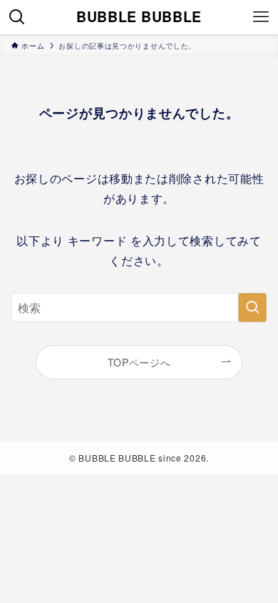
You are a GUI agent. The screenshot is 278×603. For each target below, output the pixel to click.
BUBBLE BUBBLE (139, 17)
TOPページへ (139, 362)
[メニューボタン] (261, 17)
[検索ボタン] (17, 17)
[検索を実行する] (252, 307)
